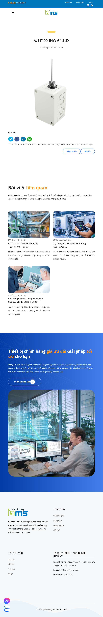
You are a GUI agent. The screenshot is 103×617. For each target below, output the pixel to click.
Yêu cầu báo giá (22, 381)
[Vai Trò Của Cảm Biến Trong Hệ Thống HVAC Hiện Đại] (29, 224)
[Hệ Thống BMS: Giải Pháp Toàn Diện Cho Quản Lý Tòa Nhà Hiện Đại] (29, 279)
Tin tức (11, 559)
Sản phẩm (57, 520)
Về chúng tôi (59, 515)
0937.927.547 (21, 3)
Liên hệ (56, 530)
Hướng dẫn (80, 2)
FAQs (91, 2)
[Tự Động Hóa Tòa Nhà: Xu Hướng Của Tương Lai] (74, 224)
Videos (11, 564)
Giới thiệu (68, 2)
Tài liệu (11, 569)
